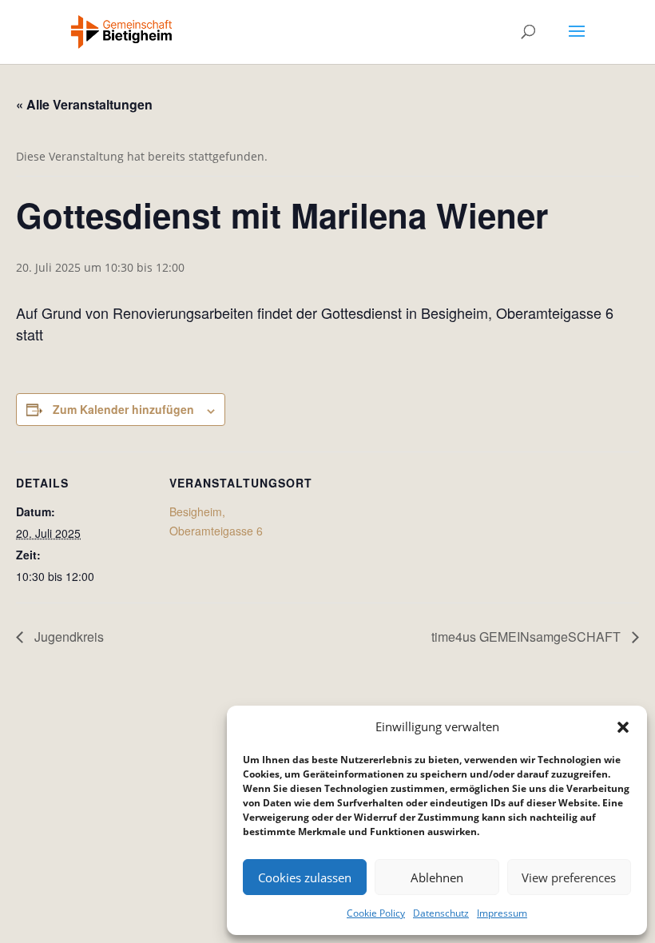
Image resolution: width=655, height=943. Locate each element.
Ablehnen (437, 877)
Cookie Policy (376, 913)
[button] (623, 727)
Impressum (502, 913)
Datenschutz (441, 913)
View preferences (569, 877)
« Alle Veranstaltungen (84, 104)
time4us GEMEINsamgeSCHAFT (527, 636)
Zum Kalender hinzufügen (123, 409)
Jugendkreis (67, 636)
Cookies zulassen (304, 877)
